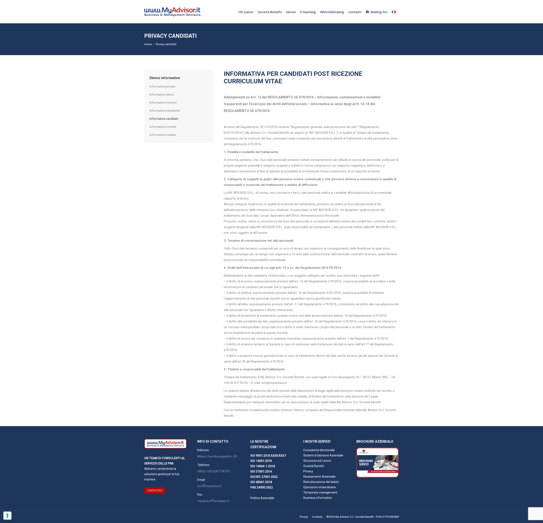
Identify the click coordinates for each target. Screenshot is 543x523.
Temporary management (320, 492)
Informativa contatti (163, 126)
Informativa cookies (163, 135)
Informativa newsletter (165, 110)
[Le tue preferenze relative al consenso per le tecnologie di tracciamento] (7, 516)
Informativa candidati (164, 118)
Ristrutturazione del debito (321, 482)
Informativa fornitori (163, 102)
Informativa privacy (162, 86)
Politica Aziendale (262, 498)
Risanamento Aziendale (319, 476)
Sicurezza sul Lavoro (317, 460)
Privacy (308, 471)
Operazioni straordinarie (319, 487)
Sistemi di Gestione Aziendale (323, 455)
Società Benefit (313, 466)
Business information (317, 497)
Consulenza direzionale (319, 450)
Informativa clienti (162, 94)
